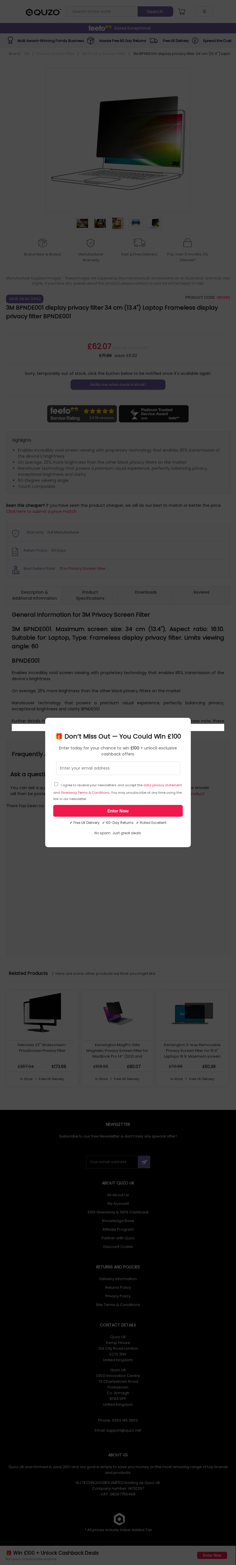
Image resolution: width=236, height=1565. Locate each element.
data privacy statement (162, 785)
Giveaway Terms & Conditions (85, 792)
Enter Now (118, 810)
